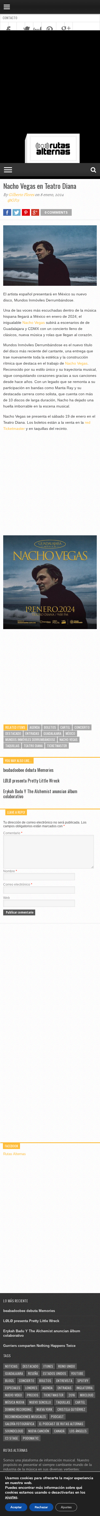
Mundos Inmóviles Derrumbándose (30, 739)
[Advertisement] (50, 83)
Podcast (57, 1416)
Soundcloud (14, 1431)
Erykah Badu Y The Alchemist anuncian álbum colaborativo (40, 794)
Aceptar (16, 1507)
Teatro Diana (33, 745)
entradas (32, 733)
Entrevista (64, 1380)
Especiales (12, 1387)
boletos (50, 727)
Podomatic (31, 1438)
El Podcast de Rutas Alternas (61, 1423)
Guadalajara (52, 733)
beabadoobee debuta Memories (28, 770)
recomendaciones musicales (25, 1416)
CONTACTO (10, 17)
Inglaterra (85, 1387)
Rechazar (41, 1507)
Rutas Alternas (14, 1154)
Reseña (33, 1373)
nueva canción (38, 1431)
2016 (72, 1395)
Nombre (10, 871)
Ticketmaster (57, 745)
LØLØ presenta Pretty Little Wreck (31, 780)
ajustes (11, 1497)
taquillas (12, 745)
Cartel (65, 727)
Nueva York (44, 1409)
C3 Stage (11, 1438)
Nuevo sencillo (40, 1402)
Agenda (35, 727)
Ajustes (66, 1507)
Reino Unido (66, 1366)
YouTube (77, 1373)
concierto (82, 727)
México (70, 733)
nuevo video (13, 1395)
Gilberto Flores (21, 195)
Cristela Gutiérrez (71, 1409)
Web (6, 898)
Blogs (9, 1380)
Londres (31, 1387)
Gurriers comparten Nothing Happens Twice (39, 1346)
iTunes (48, 1366)
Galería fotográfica (19, 1423)
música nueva (14, 1402)
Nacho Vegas (33, 322)
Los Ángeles (78, 1431)
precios (32, 1395)
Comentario (12, 833)
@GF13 (13, 200)
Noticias (11, 1366)
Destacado (13, 733)
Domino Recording (18, 1409)
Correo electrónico (17, 884)
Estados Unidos (54, 1373)
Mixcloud (86, 1395)
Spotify (82, 1380)
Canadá (59, 1431)
